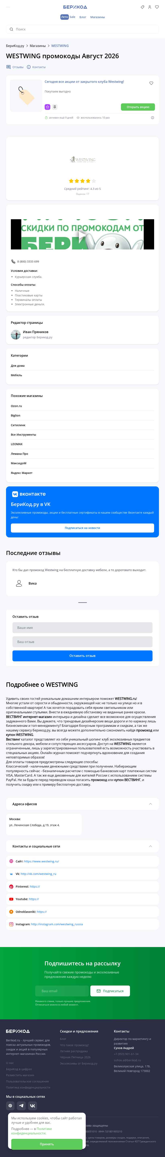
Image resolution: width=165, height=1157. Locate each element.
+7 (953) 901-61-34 (126, 1054)
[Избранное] (157, 7)
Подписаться (113, 991)
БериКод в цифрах (19, 1069)
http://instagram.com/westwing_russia (57, 924)
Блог (82, 17)
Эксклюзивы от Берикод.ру (78, 1063)
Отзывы (18, 67)
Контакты (39, 67)
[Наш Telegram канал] (21, 1105)
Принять (47, 1144)
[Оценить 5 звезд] (93, 181)
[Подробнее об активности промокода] (152, 117)
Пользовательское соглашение (27, 1081)
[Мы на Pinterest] (10, 1105)
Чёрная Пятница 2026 (75, 1057)
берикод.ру (41, 730)
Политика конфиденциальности (28, 1087)
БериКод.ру (15, 46)
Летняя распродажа (74, 1051)
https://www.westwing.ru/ (41, 861)
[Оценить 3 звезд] (82, 181)
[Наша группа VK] (32, 1105)
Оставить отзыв (82, 655)
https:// (35, 886)
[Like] (151, 83)
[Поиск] (12, 29)
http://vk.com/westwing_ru (38, 874)
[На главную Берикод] (28, 1031)
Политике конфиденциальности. (31, 1131)
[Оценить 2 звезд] (76, 181)
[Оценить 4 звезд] (88, 181)
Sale (68, 17)
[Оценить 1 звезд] (71, 181)
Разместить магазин (20, 1075)
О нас (10, 1063)
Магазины (97, 17)
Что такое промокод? (74, 1045)
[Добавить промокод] (142, 7)
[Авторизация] (150, 7)
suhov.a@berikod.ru (127, 1060)
